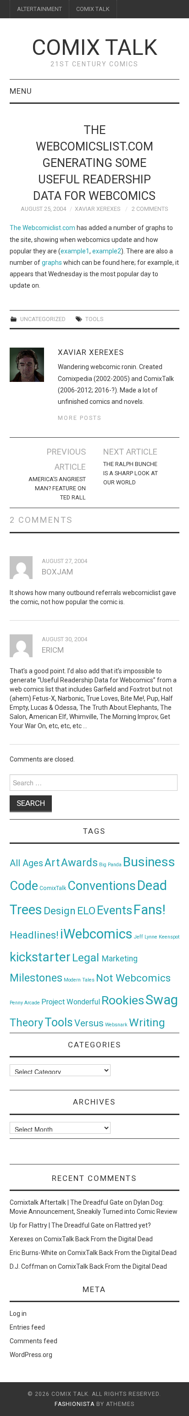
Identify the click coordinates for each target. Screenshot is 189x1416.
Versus (89, 1023)
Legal (87, 957)
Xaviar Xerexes (97, 208)
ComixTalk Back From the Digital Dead (98, 1239)
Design (60, 911)
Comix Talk (94, 47)
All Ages (26, 863)
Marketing (120, 958)
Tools (94, 319)
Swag (161, 1000)
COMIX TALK (93, 8)
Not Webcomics (133, 978)
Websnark (116, 1025)
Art (52, 863)
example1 (75, 251)
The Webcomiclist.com (42, 227)
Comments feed (33, 1341)
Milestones (36, 977)
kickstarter (40, 957)
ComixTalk (52, 888)
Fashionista (74, 1404)
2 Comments (150, 208)
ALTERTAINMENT (39, 8)
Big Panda (110, 865)
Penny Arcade (25, 1003)
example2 (106, 251)
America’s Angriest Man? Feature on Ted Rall (57, 488)
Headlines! (34, 935)
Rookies (122, 1000)
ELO (86, 911)
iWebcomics (96, 934)
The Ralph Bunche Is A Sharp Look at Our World (130, 473)
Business (149, 861)
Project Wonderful (70, 1002)
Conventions (101, 886)
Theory (26, 1022)
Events (114, 910)
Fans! (149, 909)
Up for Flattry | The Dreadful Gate (57, 1225)
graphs (52, 262)
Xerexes (21, 1239)
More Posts (79, 417)
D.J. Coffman (29, 1266)
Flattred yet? (133, 1225)
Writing (147, 1022)
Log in (18, 1313)
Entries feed (27, 1327)
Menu (21, 91)
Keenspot (169, 937)
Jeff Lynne (145, 937)
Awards (79, 862)
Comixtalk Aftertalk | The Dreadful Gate (66, 1202)
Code (24, 886)
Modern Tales (79, 980)
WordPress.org (31, 1354)
